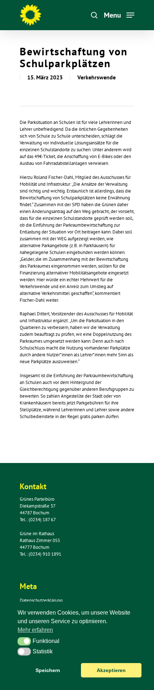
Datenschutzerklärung (41, 600)
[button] (24, 641)
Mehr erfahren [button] (35, 630)
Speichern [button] (47, 670)
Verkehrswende (96, 77)
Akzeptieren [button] (111, 670)
